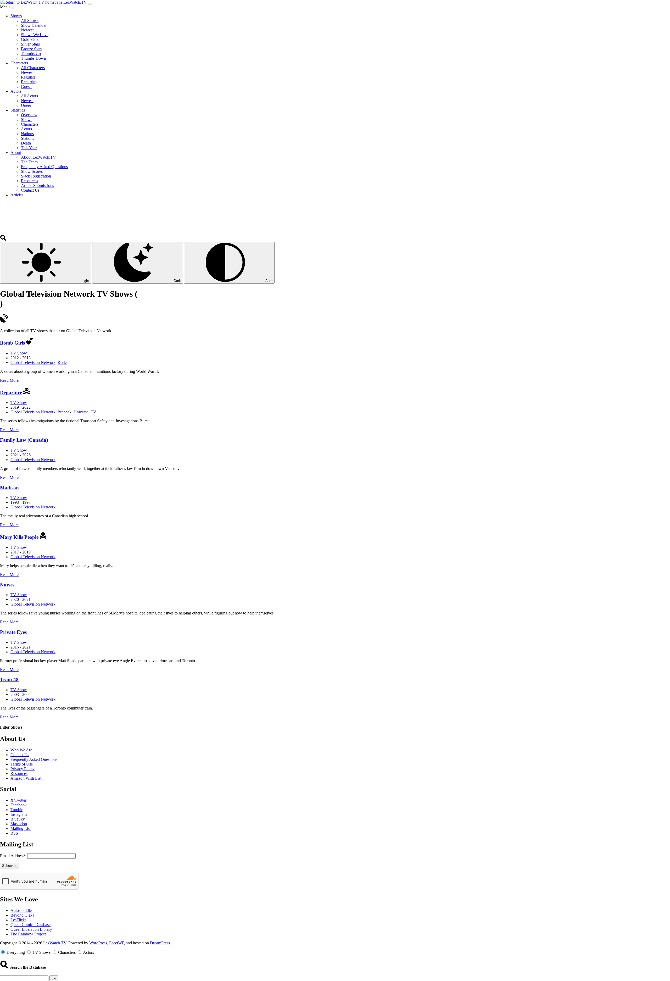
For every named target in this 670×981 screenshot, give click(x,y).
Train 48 (9, 679)
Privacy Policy (22, 769)
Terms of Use (21, 764)
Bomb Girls (12, 343)
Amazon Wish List (25, 778)
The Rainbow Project (28, 934)
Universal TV (85, 412)
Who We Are (21, 750)
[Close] (13, 8)
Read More (9, 380)
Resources (18, 773)
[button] (3, 239)
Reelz (62, 362)
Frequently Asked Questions (33, 759)
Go (54, 978)
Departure (11, 392)
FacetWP (116, 943)
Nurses (7, 585)
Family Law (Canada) (24, 440)
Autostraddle (21, 910)
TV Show (18, 353)
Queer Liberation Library (31, 929)
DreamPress (160, 943)
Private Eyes (13, 632)
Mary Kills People (19, 537)
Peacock (64, 412)
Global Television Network (32, 362)
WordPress (98, 943)
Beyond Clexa (22, 915)
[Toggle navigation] (90, 3)
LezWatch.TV (54, 943)
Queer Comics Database (30, 924)
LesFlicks (18, 920)
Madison (9, 487)
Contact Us (19, 754)
